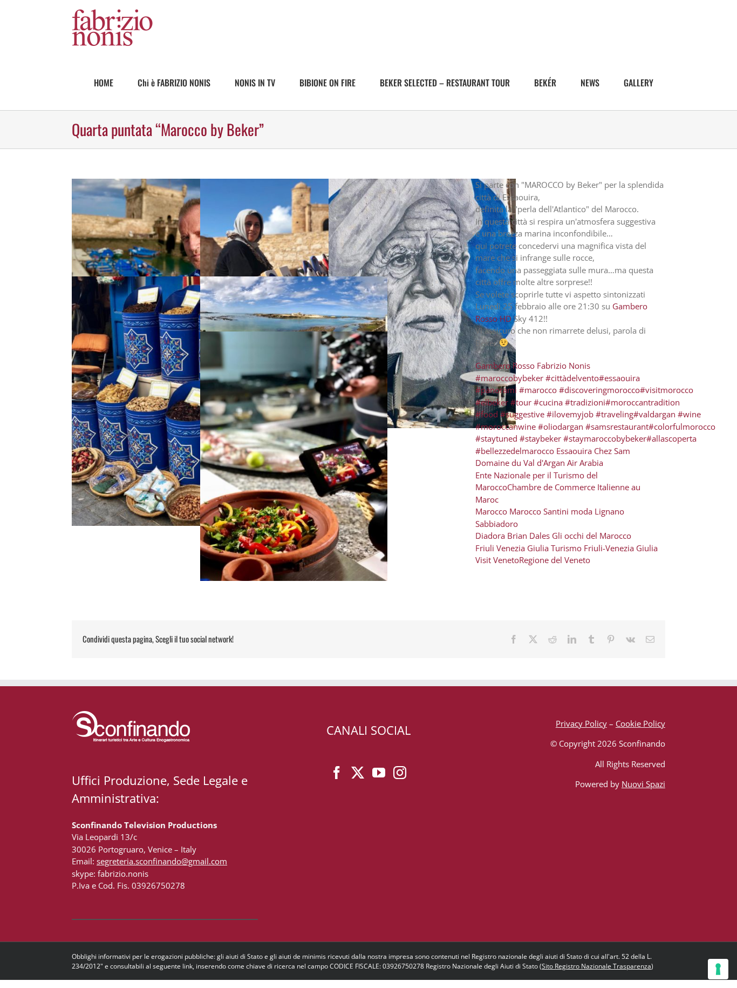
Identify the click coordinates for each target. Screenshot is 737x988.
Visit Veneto (497, 559)
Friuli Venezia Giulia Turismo (528, 548)
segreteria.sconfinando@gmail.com (162, 861)
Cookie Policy (640, 723)
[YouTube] (378, 772)
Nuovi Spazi (643, 784)
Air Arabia (585, 462)
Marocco (491, 511)
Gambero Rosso (505, 365)
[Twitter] (357, 772)
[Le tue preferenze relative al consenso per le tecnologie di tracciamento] (718, 969)
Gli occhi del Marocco (592, 535)
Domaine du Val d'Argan (520, 462)
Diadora (490, 535)
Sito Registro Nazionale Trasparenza (596, 966)
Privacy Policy (581, 723)
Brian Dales (528, 535)
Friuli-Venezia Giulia (621, 548)
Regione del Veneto (554, 559)
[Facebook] (336, 772)
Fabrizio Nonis (563, 365)
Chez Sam (612, 450)
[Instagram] (399, 772)
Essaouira (574, 450)
